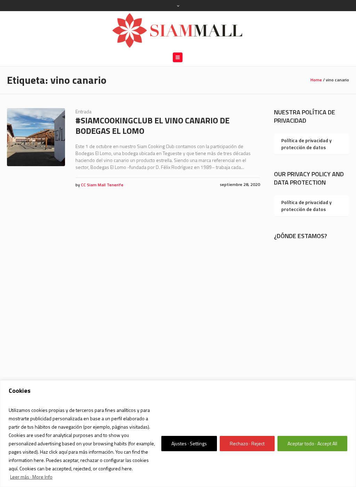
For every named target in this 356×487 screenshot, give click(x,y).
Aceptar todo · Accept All (312, 443)
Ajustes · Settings (189, 443)
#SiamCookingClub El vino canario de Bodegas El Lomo (152, 125)
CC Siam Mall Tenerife (102, 184)
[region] (178, 433)
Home (316, 79)
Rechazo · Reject (247, 443)
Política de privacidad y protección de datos (306, 144)
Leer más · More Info (31, 476)
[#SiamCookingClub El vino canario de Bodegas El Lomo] (36, 137)
